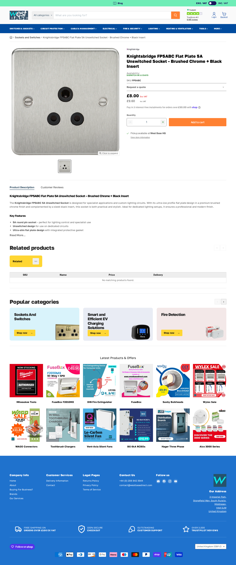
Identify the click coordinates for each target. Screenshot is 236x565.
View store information (140, 137)
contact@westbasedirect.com (135, 485)
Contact (50, 485)
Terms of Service (92, 489)
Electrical (109, 28)
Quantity (131, 115)
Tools (202, 28)
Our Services (16, 498)
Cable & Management (83, 28)
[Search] (175, 15)
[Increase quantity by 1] (163, 122)
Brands (13, 494)
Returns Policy (91, 480)
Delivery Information (57, 480)
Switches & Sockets (21, 28)
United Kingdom (209, 546)
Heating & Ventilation (179, 28)
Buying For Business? (21, 489)
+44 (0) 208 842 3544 (131, 480)
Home (13, 480)
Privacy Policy (90, 485)
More (217, 28)
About (13, 485)
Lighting (153, 28)
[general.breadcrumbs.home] (12, 37)
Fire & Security (132, 28)
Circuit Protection (52, 28)
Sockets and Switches (27, 37)
